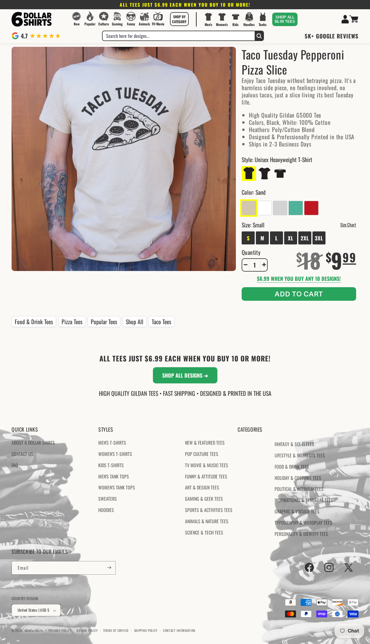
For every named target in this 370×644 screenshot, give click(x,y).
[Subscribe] (109, 567)
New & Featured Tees (205, 442)
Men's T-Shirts (112, 442)
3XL (319, 238)
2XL (305, 238)
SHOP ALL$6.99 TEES (285, 19)
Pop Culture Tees (201, 453)
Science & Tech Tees (204, 532)
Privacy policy (60, 630)
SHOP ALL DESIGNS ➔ (185, 375)
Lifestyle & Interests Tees (300, 455)
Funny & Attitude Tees (206, 476)
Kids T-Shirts (111, 465)
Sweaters (107, 498)
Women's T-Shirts (115, 453)
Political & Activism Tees (299, 489)
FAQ (15, 465)
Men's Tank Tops (113, 476)
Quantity (251, 252)
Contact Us (22, 453)
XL (290, 238)
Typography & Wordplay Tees (303, 522)
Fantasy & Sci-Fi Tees (294, 444)
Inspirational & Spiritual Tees (304, 500)
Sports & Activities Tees (208, 509)
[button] (179, 19)
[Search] (259, 35)
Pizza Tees (72, 321)
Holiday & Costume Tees (298, 477)
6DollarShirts (34, 630)
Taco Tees (161, 321)
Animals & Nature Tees (206, 521)
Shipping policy (146, 630)
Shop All (134, 321)
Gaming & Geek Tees (204, 498)
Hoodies (106, 509)
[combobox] (179, 35)
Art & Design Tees (202, 487)
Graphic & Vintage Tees (297, 511)
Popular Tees (104, 321)
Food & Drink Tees (34, 321)
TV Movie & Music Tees (206, 465)
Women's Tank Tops (116, 487)
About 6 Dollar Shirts (33, 442)
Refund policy (87, 630)
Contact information (179, 630)
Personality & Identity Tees (301, 533)
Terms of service (116, 630)
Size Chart (348, 224)
